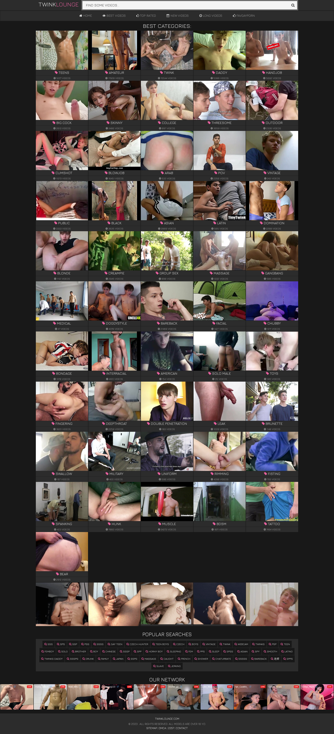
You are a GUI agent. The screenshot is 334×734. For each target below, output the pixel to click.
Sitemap (151, 728)
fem (190, 651)
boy (95, 651)
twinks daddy (53, 658)
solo (64, 651)
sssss (242, 658)
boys (194, 644)
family (104, 658)
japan (119, 658)
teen (286, 644)
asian (244, 651)
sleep (215, 651)
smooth (271, 651)
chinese (110, 651)
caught (168, 658)
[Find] (293, 5)
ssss (100, 644)
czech (180, 644)
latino (288, 651)
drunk (89, 658)
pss (86, 644)
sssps (73, 658)
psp (273, 644)
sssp (126, 651)
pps (202, 651)
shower (202, 658)
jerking (175, 666)
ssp (74, 644)
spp (138, 651)
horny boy (155, 651)
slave (160, 666)
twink (226, 644)
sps (62, 644)
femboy (49, 651)
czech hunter (138, 644)
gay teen (116, 644)
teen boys (162, 644)
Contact (182, 728)
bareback (260, 658)
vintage (210, 644)
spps (289, 658)
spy (257, 651)
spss (229, 651)
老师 (276, 658)
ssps (133, 658)
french (185, 658)
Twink (58, 4)
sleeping (175, 651)
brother (80, 651)
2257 (171, 728)
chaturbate (223, 658)
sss (50, 644)
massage (150, 658)
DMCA (162, 728)
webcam (242, 644)
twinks (260, 644)
